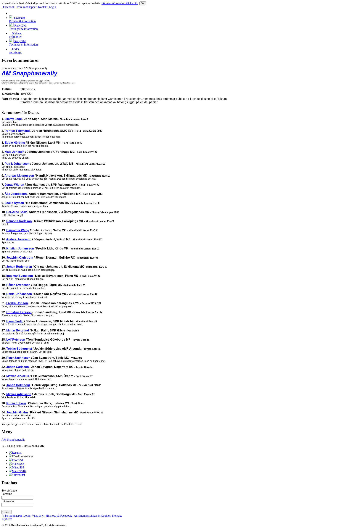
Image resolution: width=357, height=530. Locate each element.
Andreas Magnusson (19, 175)
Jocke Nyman (14, 202)
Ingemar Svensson (19, 275)
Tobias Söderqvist (19, 348)
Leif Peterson (15, 339)
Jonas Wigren (14, 184)
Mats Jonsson (15, 151)
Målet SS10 (19, 471)
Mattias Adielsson (18, 394)
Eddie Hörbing (15, 142)
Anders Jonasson (18, 239)
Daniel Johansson (19, 294)
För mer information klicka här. (120, 3)
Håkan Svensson (18, 284)
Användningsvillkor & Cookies (92, 515)
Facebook (8, 7)
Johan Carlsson (17, 366)
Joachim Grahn (17, 412)
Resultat (16, 452)
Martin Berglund (17, 330)
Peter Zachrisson (18, 357)
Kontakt (42, 7)
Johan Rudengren (19, 266)
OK (142, 3)
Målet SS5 (18, 463)
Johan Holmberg (18, 385)
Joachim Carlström (19, 257)
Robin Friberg (16, 403)
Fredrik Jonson (17, 303)
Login (52, 7)
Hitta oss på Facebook (58, 515)
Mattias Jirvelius (17, 376)
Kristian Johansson (20, 248)
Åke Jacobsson (16, 193)
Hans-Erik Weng (17, 230)
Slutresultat (18, 474)
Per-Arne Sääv (16, 212)
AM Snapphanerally (29, 73)
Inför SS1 (17, 460)
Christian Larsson (19, 312)
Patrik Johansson (17, 163)
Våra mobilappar (26, 7)
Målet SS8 (18, 467)
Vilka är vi (37, 515)
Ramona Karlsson (19, 221)
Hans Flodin (14, 321)
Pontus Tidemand (17, 130)
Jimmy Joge (13, 118)
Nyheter (6, 519)
